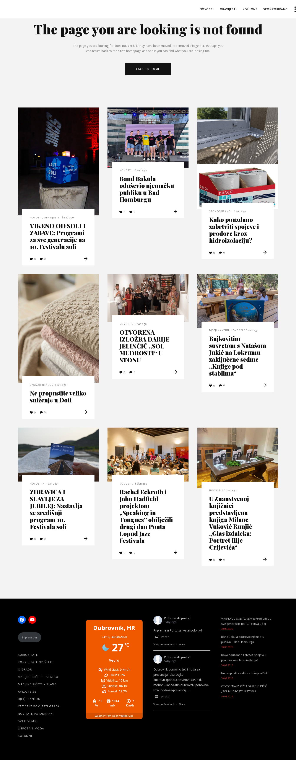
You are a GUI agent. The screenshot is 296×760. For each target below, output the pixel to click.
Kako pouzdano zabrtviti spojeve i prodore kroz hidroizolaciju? (234, 229)
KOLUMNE (25, 736)
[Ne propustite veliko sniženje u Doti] (58, 328)
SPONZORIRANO (220, 211)
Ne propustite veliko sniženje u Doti (58, 396)
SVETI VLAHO (28, 721)
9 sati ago (141, 324)
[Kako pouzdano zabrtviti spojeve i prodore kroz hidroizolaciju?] (237, 158)
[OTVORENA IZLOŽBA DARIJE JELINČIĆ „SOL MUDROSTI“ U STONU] (147, 298)
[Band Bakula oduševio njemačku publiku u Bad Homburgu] (147, 137)
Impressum (29, 637)
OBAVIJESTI (51, 217)
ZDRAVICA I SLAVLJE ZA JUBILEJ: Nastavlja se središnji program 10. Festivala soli (56, 509)
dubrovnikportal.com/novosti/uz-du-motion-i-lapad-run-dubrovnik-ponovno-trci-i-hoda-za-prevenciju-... (181, 685)
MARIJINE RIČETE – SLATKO (38, 677)
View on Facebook (164, 644)
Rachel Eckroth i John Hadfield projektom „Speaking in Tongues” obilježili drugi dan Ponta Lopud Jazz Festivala (146, 516)
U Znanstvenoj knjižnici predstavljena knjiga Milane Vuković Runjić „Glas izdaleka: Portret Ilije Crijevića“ (230, 523)
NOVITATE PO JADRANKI (36, 714)
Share (182, 644)
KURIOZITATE (28, 655)
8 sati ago (68, 217)
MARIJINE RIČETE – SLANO (37, 684)
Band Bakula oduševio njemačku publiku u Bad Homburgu (146, 188)
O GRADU (25, 669)
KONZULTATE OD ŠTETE (36, 662)
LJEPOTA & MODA (31, 728)
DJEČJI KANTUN (219, 330)
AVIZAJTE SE (27, 691)
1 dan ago (252, 330)
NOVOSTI (36, 217)
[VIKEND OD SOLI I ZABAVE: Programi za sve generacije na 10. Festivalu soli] (58, 161)
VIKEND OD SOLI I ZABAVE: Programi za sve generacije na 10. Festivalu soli (57, 236)
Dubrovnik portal (177, 618)
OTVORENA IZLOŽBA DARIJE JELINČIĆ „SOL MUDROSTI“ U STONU (144, 346)
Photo (165, 637)
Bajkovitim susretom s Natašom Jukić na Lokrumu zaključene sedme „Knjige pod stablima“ (237, 355)
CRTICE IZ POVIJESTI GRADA (39, 706)
